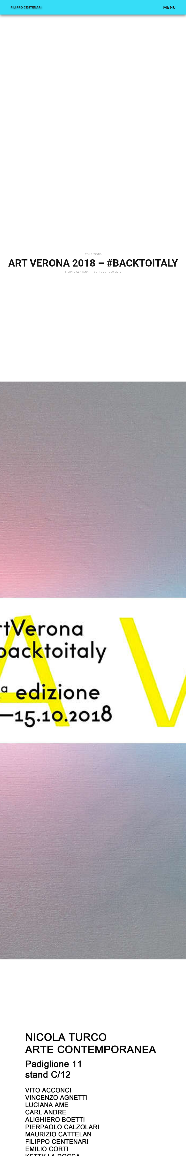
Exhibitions (93, 254)
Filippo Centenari (26, 7)
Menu (169, 7)
